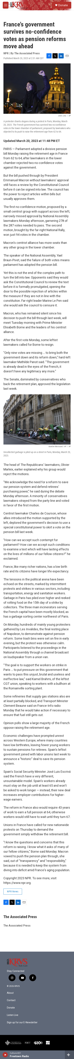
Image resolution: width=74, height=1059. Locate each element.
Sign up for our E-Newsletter (22, 1022)
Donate (63, 5)
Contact (11, 1000)
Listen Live (12, 1015)
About (10, 993)
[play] (5, 1054)
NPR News (12, 891)
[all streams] (69, 1054)
